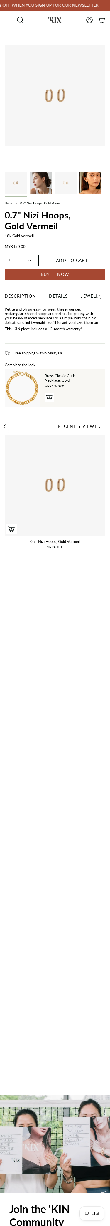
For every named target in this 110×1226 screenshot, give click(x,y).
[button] (20, 20)
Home (9, 203)
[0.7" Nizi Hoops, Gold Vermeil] (55, 485)
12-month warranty (64, 329)
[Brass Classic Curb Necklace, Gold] (22, 388)
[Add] (49, 397)
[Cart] (102, 20)
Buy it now (55, 274)
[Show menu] (7, 20)
